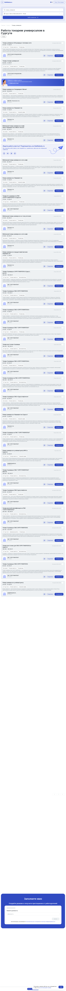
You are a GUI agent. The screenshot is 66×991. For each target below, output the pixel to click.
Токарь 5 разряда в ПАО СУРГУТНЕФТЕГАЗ (15, 291)
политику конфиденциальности (48, 921)
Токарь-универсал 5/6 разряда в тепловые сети (17, 43)
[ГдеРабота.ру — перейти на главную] (8, 2)
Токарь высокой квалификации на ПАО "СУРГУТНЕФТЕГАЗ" (14, 508)
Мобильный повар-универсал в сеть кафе (15, 160)
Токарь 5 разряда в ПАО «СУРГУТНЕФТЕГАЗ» (16, 361)
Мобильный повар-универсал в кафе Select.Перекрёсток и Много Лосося (13, 126)
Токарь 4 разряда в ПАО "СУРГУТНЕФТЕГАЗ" (16, 327)
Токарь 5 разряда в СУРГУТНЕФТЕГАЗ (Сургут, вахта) (16, 272)
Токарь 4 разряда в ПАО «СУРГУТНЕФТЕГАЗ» (16, 309)
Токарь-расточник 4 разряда (11, 344)
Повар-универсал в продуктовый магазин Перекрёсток (15, 252)
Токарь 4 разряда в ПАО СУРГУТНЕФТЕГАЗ (15, 564)
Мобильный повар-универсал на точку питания (17, 216)
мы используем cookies (45, 987)
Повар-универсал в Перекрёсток (12, 108)
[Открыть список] (61, 10)
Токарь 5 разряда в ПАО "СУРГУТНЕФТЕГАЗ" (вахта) (16, 470)
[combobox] (32, 10)
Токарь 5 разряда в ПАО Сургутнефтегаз (15, 490)
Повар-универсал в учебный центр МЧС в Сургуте (15, 451)
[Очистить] (59, 10)
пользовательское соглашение (33, 921)
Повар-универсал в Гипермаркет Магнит (15, 89)
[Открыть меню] (2, 2)
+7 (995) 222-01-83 (13, 83)
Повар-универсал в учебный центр (13, 582)
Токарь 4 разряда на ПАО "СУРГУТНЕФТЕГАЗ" (16, 432)
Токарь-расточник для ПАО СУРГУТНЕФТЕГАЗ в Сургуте (17, 546)
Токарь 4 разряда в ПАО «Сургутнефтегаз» (15, 396)
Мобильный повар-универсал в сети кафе (15, 234)
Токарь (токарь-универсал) (11, 61)
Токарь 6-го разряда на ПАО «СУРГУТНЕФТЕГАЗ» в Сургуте (12, 196)
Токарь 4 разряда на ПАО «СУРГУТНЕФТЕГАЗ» (16, 378)
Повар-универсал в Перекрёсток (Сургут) (15, 414)
